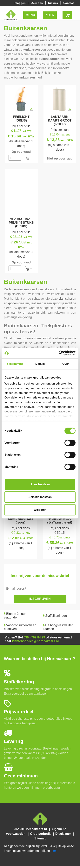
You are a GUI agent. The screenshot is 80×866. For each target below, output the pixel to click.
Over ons (37, 2)
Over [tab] (65, 363)
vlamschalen (67, 298)
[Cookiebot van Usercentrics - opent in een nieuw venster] (59, 352)
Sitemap (40, 838)
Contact (68, 2)
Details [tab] (40, 363)
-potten (13, 303)
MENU (31, 15)
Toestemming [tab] (14, 363)
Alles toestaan (40, 484)
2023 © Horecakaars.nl (31, 829)
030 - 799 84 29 (34, 637)
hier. (54, 850)
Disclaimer (64, 833)
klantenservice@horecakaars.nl (35, 641)
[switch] (70, 443)
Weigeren (40, 509)
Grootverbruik (41, 833)
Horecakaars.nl (46, 289)
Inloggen (20, 2)
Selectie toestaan (40, 497)
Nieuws (53, 2)
